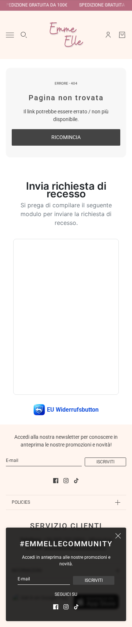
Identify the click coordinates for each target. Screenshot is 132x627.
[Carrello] (122, 35)
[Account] (108, 35)
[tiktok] (76, 607)
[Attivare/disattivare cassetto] (10, 35)
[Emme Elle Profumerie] (66, 35)
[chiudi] (118, 535)
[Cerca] (24, 35)
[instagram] (66, 607)
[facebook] (56, 607)
